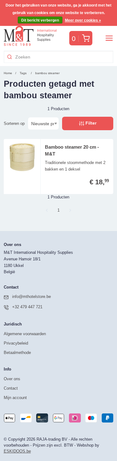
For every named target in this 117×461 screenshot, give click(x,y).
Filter (90, 122)
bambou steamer (47, 73)
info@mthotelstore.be (31, 296)
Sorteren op (14, 123)
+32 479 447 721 (27, 307)
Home (8, 73)
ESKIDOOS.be (17, 451)
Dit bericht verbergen (40, 20)
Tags (23, 73)
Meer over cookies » (83, 20)
